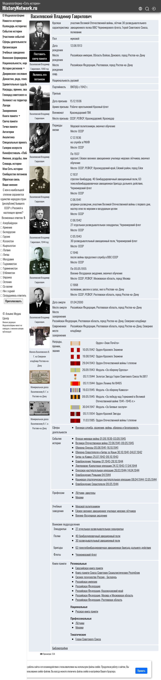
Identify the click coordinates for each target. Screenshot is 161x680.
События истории (12, 31)
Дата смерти (58, 302)
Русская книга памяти (86, 611)
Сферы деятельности (14, 41)
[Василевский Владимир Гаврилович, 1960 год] (39, 35)
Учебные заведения (14, 52)
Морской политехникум (87, 506)
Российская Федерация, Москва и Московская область (104, 595)
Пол (54, 38)
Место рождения (57, 57)
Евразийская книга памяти (89, 568)
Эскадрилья (59, 529)
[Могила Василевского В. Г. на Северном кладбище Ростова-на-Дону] (39, 337)
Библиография (60, 648)
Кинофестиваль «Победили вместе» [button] (23, 152)
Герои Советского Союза (88, 639)
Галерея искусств (12, 147)
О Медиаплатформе (13, 15)
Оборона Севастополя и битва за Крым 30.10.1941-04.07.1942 (108, 452)
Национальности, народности (19, 63)
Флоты (56, 554)
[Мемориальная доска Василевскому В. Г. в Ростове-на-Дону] (39, 377)
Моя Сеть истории (13, 168)
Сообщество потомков (15, 174)
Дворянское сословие (15, 73)
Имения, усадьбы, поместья (18, 158)
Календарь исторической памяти (21, 26)
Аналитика (8, 137)
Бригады (57, 547)
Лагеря (6, 105)
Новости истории (12, 20)
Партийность (59, 87)
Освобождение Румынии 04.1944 (93, 474)
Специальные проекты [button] (15, 142)
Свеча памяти (10, 121)
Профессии (58, 493)
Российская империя (86, 581)
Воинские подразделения (66, 524)
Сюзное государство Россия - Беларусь (96, 577)
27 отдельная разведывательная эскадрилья (99, 528)
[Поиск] (147, 9)
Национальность (60, 80)
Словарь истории (12, 163)
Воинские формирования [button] (17, 57)
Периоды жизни (57, 127)
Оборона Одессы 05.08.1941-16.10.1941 (96, 447)
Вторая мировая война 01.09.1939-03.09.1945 (100, 438)
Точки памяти (10, 126)
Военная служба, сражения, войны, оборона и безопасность (107, 427)
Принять (141, 671)
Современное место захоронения (59, 330)
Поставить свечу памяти (39, 56)
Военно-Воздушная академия (91, 515)
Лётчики (79, 623)
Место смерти (59, 307)
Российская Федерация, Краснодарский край (99, 590)
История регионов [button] (12, 68)
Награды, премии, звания (17, 89)
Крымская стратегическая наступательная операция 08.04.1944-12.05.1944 (116, 479)
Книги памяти (59, 563)
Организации (10, 47)
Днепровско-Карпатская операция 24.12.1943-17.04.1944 (106, 465)
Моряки (79, 497)
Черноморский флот (86, 554)
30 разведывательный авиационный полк (97, 540)
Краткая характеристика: (60, 25)
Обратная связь (11, 179)
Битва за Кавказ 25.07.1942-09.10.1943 (96, 456)
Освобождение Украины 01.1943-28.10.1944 (99, 461)
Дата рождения (57, 47)
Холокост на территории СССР (19, 100)
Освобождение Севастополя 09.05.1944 (96, 484)
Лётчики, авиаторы (85, 492)
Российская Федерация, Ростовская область (98, 599)
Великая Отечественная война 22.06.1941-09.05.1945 (104, 443)
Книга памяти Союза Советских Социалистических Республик (107, 572)
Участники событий (14, 36)
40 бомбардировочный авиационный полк (97, 536)
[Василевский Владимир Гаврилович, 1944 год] (39, 220)
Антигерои (8, 131)
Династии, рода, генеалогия (18, 78)
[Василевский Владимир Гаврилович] (39, 98)
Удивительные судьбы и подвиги (21, 84)
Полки (56, 536)
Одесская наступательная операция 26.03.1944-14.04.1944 (107, 470)
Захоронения (10, 110)
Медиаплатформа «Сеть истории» (21, 6)
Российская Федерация (87, 586)
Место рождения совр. (57, 69)
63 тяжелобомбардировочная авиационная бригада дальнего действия (113, 547)
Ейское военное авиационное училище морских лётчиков (105, 510)
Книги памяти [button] (10, 115)
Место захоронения (59, 314)
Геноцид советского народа (18, 94)
